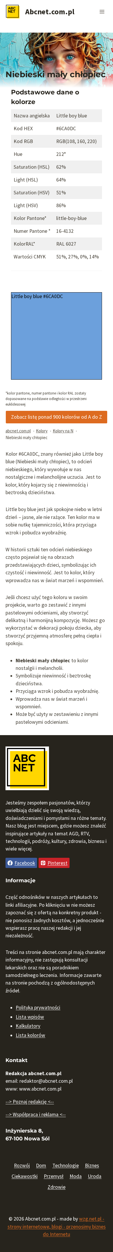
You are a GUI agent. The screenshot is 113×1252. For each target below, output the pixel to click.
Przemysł (53, 1176)
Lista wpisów (30, 1017)
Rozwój (22, 1165)
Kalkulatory (28, 1026)
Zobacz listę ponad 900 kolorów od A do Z (56, 416)
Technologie (65, 1165)
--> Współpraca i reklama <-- (36, 1114)
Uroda (94, 1176)
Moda (76, 1176)
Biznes (92, 1165)
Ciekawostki (25, 1176)
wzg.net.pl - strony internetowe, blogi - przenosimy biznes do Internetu (57, 1226)
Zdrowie (56, 1187)
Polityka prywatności (38, 1007)
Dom (41, 1165)
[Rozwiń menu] (102, 11)
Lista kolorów (30, 1035)
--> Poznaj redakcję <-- (30, 1101)
